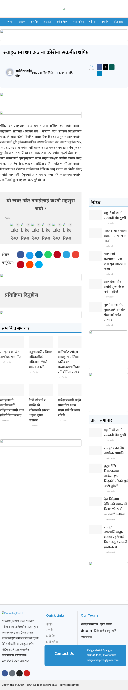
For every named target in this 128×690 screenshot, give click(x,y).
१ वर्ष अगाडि (34, 372)
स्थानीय (105, 22)
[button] (20, 254)
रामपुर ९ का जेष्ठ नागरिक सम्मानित (10, 354)
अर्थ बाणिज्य (62, 22)
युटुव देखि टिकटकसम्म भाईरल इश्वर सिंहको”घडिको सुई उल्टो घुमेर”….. (116, 476)
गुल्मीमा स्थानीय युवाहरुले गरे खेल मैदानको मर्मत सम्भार (115, 312)
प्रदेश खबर (118, 22)
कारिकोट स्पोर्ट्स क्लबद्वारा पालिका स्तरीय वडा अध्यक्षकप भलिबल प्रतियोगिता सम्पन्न (69, 362)
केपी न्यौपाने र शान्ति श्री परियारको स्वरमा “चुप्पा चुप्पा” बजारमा (39, 410)
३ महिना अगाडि (109, 491)
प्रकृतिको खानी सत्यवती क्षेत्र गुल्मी (115, 215)
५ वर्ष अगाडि (109, 246)
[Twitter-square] (12, 673)
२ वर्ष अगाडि (63, 377)
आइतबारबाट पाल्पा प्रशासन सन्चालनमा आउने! (116, 236)
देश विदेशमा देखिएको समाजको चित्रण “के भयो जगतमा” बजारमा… (116, 506)
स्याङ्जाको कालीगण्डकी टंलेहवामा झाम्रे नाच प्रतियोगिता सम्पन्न (12, 408)
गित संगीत (35, 344)
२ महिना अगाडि (6, 362)
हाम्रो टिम (51, 636)
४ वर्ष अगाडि (109, 297)
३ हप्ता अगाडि (109, 223)
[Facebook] (5, 673)
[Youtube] (27, 673)
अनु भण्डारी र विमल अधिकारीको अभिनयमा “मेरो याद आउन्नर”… (40, 359)
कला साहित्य (78, 22)
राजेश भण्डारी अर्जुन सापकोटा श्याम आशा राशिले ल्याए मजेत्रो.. (69, 408)
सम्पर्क (49, 630)
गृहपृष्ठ (49, 624)
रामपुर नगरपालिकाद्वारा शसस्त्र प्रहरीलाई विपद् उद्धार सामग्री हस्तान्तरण (115, 537)
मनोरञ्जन (92, 22)
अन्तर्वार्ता (47, 22)
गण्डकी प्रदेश (7, 393)
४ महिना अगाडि (110, 519)
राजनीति (34, 22)
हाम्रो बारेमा (52, 641)
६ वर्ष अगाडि (109, 325)
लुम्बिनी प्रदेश (7, 344)
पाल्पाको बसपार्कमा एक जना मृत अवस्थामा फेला (115, 261)
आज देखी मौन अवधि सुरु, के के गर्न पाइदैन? (114, 287)
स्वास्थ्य (22, 22)
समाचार (10, 22)
